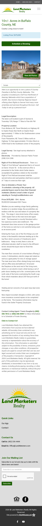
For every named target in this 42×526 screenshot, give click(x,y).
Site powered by (13, 515)
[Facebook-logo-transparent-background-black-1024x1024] (25, 499)
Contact (37, 2)
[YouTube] (23, 521)
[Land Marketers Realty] (16, 9)
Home (18, 2)
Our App (5, 423)
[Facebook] (17, 521)
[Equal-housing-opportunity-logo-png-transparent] (16, 499)
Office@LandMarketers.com (19, 446)
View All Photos (30, 76)
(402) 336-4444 (27, 2)
